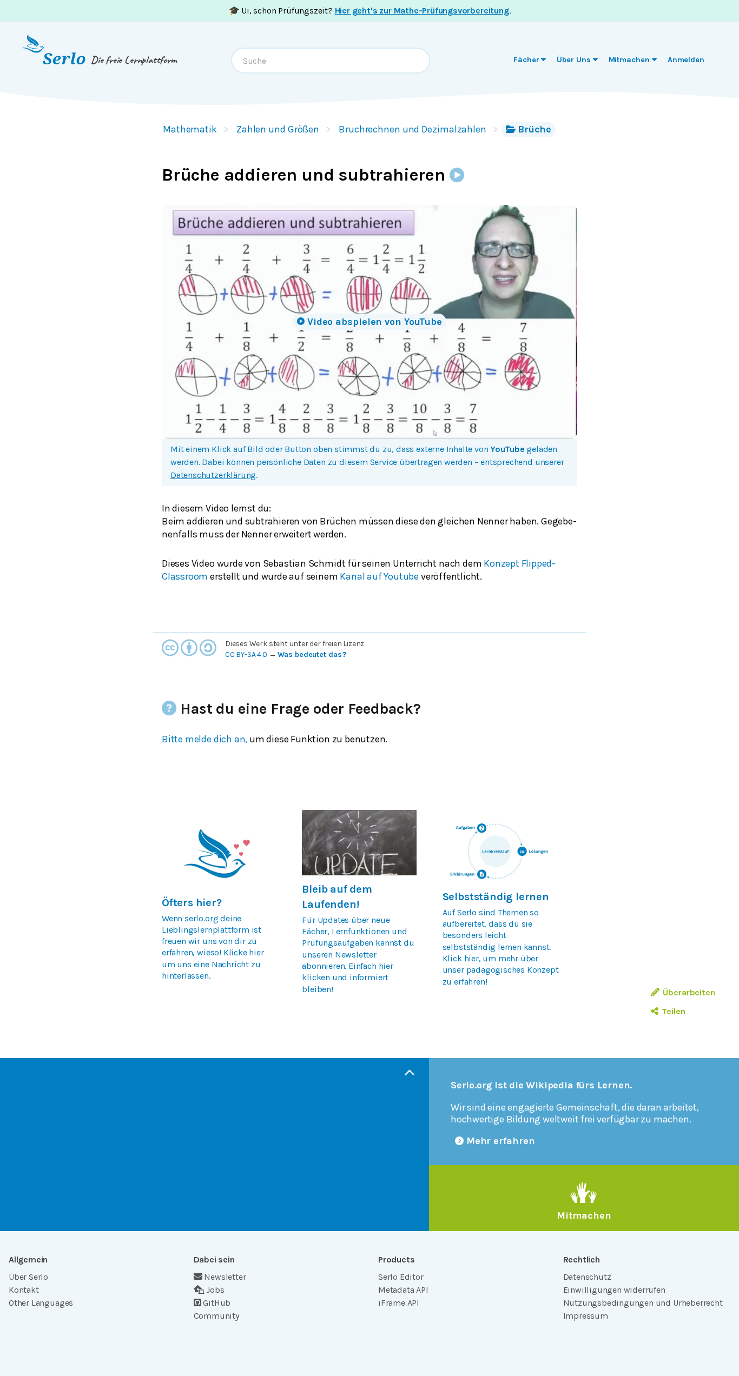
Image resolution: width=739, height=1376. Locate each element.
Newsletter (225, 1277)
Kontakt (24, 1290)
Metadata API (403, 1290)
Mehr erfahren (500, 1141)
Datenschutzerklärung (213, 475)
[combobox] (330, 61)
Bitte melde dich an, (204, 739)
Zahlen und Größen (277, 129)
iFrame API (398, 1303)
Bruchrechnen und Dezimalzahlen (412, 129)
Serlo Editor (401, 1277)
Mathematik (190, 129)
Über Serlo (28, 1277)
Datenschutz (587, 1277)
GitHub (216, 1303)
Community (216, 1316)
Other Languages (41, 1303)
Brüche (534, 129)
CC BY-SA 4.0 (246, 654)
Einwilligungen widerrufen (614, 1290)
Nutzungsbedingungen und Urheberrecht (643, 1303)
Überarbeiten (689, 992)
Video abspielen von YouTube (374, 322)
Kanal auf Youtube (379, 576)
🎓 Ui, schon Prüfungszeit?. (370, 10)
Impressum (585, 1316)
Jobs (215, 1290)
